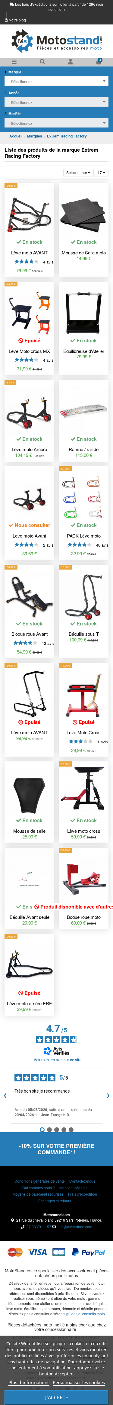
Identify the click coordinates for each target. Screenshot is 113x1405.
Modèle (13, 113)
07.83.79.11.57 (39, 1226)
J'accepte (56, 1397)
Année (12, 92)
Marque (13, 72)
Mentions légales (73, 1187)
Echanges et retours (54, 1200)
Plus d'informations (28, 1382)
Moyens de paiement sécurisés (38, 1194)
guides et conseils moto (85, 1313)
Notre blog (17, 19)
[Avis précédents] (5, 1096)
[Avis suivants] (108, 1096)
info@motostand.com (75, 1226)
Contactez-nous (82, 1181)
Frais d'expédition (82, 1194)
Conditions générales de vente (39, 1181)
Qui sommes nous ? (38, 1187)
